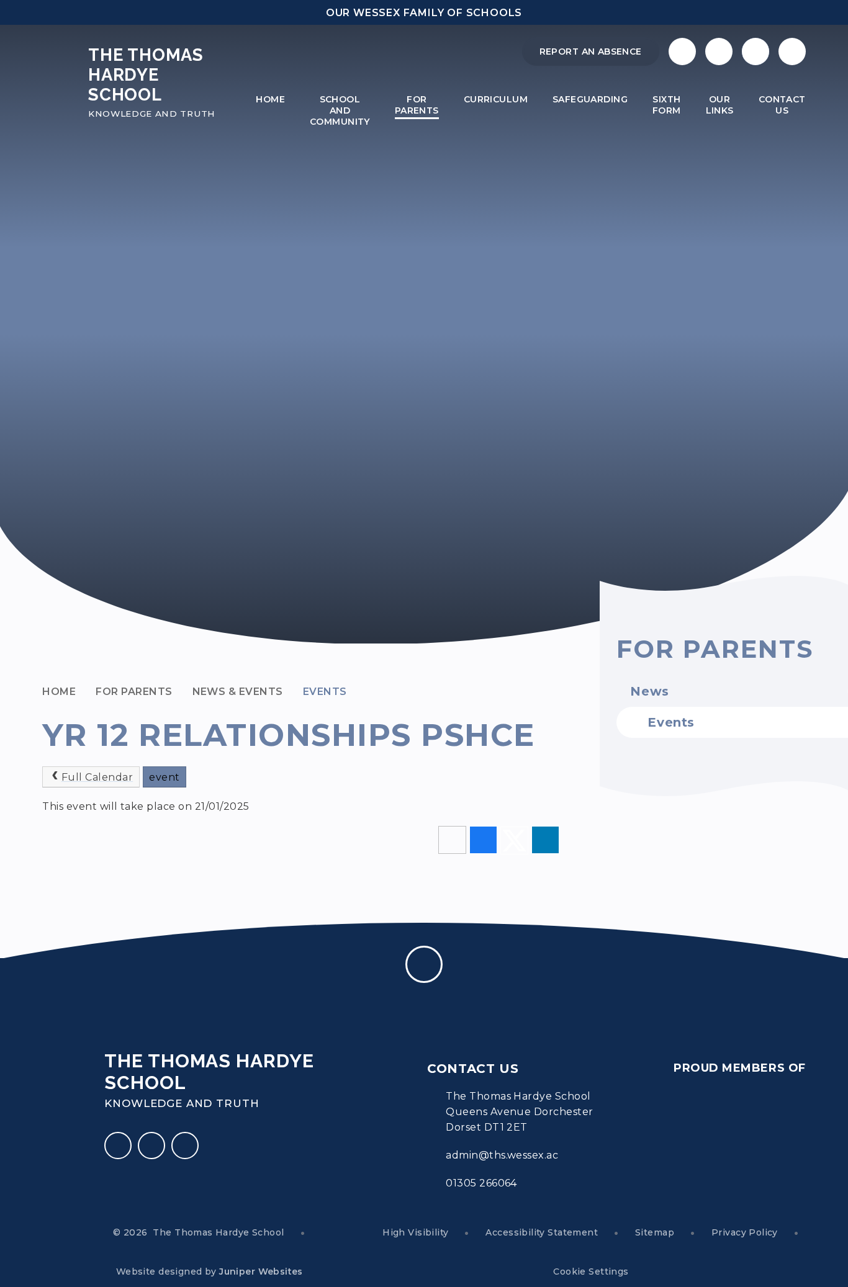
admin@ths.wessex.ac (502, 1155)
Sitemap (654, 1232)
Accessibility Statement (541, 1232)
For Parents (134, 691)
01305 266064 (481, 1183)
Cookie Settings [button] (590, 1271)
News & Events (237, 691)
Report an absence (590, 51)
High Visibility (415, 1232)
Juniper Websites (261, 1271)
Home (59, 691)
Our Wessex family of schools (424, 13)
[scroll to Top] (424, 964)
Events (325, 691)
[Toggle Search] (755, 51)
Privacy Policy (744, 1232)
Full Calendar (97, 777)
